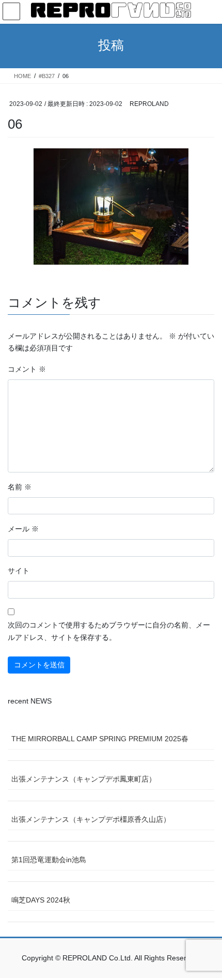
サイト (18, 571)
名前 (19, 487)
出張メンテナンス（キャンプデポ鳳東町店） (83, 779)
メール (23, 529)
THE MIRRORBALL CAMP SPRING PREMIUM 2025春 (99, 739)
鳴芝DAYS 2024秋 (40, 900)
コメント (27, 369)
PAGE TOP (206, 939)
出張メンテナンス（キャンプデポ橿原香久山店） (90, 819)
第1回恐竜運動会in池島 (48, 859)
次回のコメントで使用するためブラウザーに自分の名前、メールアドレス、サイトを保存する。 (109, 631)
